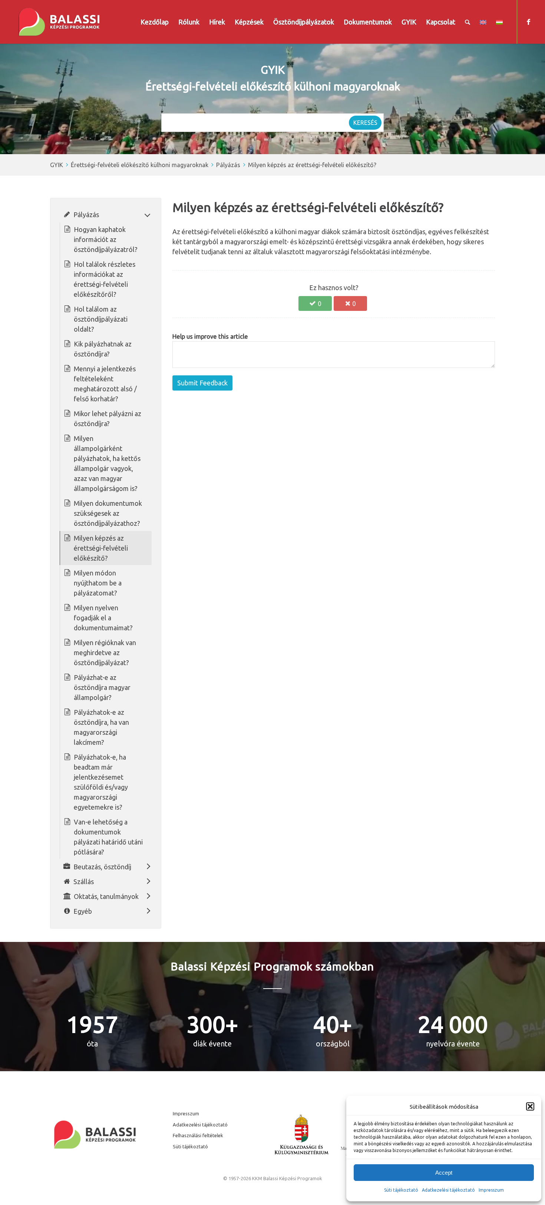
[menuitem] (155, 22)
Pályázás (228, 165)
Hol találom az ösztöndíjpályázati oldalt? (101, 319)
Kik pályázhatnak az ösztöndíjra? (103, 349)
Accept (443, 1172)
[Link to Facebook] (528, 21)
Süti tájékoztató (401, 1190)
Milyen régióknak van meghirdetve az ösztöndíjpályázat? (105, 652)
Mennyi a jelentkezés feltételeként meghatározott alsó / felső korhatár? (105, 383)
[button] (530, 1106)
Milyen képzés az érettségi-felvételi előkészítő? (312, 165)
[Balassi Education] (59, 22)
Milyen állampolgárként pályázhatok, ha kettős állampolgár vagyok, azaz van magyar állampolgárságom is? (107, 463)
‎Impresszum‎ (491, 1190)
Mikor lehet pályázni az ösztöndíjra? (107, 418)
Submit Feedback (202, 382)
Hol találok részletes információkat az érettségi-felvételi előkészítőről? (104, 279)
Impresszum (186, 1113)
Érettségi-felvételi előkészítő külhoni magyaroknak (139, 165)
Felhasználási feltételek (198, 1135)
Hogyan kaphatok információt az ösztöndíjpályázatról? (106, 239)
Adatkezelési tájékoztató (448, 1190)
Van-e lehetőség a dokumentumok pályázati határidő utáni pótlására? (108, 837)
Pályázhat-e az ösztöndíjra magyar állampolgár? (102, 687)
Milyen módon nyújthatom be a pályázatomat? (98, 583)
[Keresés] (467, 22)
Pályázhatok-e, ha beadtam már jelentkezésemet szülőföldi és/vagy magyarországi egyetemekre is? (101, 782)
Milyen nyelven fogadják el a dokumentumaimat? (103, 617)
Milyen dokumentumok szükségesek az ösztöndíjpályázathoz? (108, 513)
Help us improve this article (210, 336)
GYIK (56, 165)
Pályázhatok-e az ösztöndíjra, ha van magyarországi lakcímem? (101, 727)
